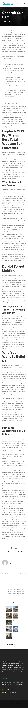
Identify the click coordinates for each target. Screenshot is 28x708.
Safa (11, 563)
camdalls (22, 224)
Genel (5, 21)
